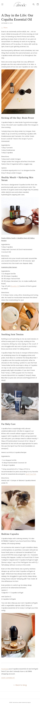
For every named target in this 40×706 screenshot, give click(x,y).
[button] (2, 4)
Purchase (4, 669)
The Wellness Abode (16, 702)
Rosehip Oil (14, 286)
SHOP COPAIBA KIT (8, 678)
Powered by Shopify (26, 702)
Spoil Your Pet (31, 474)
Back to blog (21, 685)
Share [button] (6, 28)
